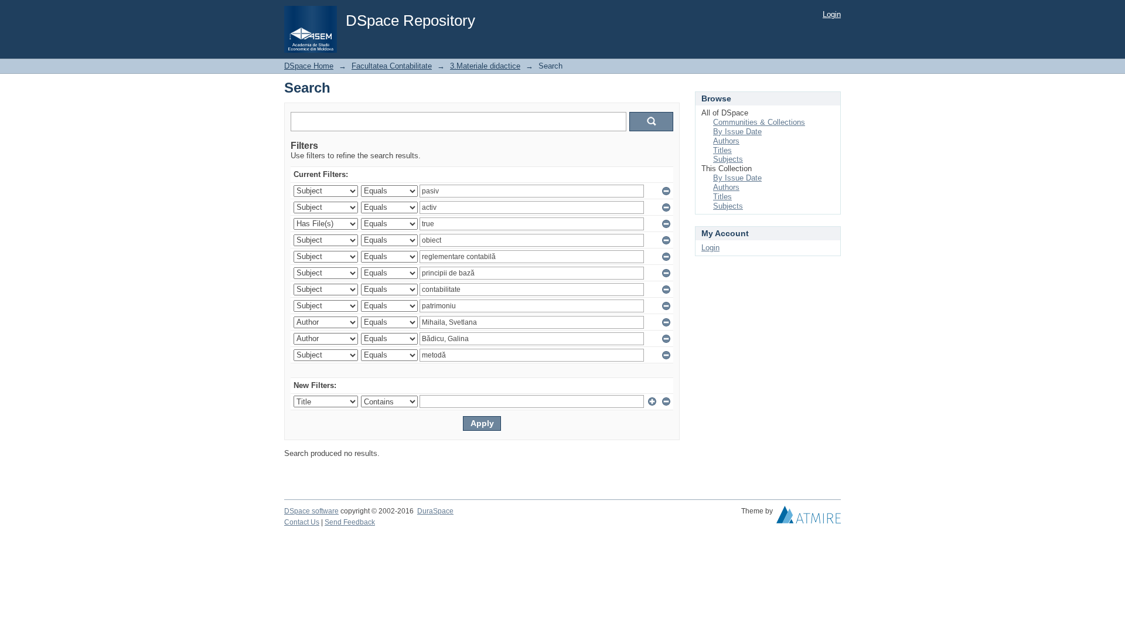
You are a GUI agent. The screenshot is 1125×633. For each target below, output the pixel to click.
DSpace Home (308, 66)
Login (832, 14)
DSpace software (311, 511)
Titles (722, 150)
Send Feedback (350, 522)
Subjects (728, 159)
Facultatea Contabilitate (392, 66)
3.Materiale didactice (485, 66)
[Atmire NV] (808, 517)
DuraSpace (435, 511)
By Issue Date (737, 131)
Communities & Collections (759, 122)
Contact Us (301, 522)
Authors (726, 141)
